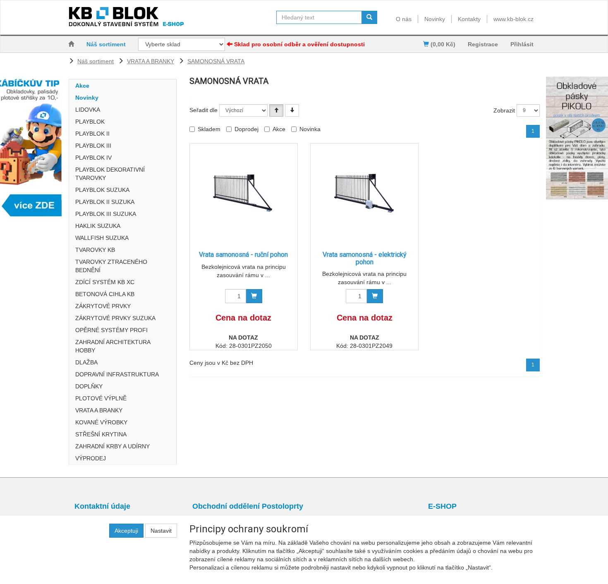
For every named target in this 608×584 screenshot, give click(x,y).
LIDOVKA (87, 109)
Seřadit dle (203, 110)
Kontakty (469, 19)
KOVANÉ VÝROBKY (101, 422)
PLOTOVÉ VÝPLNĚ (101, 398)
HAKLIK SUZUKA (97, 226)
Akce (82, 85)
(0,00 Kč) (442, 44)
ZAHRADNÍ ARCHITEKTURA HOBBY (112, 346)
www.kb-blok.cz (513, 19)
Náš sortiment (106, 44)
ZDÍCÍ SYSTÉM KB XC (104, 282)
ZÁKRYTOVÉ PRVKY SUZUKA (115, 318)
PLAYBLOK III (93, 145)
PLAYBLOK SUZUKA (102, 190)
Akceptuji (126, 530)
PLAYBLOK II (92, 133)
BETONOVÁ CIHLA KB (104, 294)
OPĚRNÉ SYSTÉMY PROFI (111, 330)
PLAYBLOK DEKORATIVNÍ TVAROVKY (110, 173)
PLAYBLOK (90, 121)
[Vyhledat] (369, 17)
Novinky (434, 19)
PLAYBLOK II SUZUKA (104, 202)
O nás (404, 19)
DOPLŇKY (89, 386)
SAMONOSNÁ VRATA (215, 61)
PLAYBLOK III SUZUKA (105, 214)
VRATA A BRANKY (150, 61)
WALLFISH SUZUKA (102, 238)
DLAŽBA (86, 362)
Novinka (310, 129)
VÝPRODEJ (90, 458)
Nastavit (161, 530)
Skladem (209, 129)
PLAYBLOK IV (93, 157)
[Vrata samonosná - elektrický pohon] (364, 193)
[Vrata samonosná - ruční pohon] (243, 193)
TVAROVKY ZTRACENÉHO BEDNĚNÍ (111, 265)
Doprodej (247, 129)
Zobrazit (504, 110)
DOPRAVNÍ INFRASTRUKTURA (117, 374)
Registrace (483, 44)
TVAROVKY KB (95, 250)
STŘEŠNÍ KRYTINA (101, 434)
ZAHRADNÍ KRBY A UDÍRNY (112, 446)
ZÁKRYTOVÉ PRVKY (103, 306)
